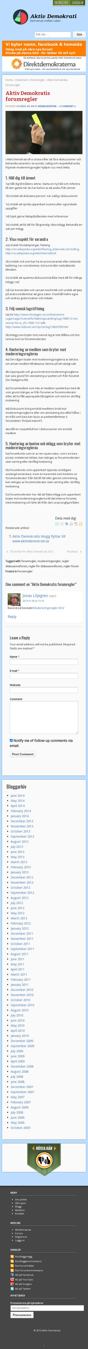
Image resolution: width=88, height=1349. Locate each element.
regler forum (71, 566)
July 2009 (17, 1051)
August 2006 (19, 1107)
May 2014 (17, 801)
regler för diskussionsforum (45, 566)
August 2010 (19, 1010)
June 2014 (17, 796)
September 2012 (22, 893)
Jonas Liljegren (35, 595)
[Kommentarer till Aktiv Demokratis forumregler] (80, 523)
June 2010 (17, 1020)
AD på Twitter (23, 1288)
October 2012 (20, 887)
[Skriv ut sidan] (71, 523)
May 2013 (17, 857)
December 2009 (22, 1041)
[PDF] (76, 523)
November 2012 (22, 882)
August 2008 (19, 1071)
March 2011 (19, 974)
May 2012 (17, 913)
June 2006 (17, 1117)
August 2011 (19, 954)
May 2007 (17, 1097)
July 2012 (17, 903)
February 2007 (21, 1102)
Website (15, 685)
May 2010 (17, 1025)
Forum (19, 1233)
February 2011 (21, 979)
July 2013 (17, 847)
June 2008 (17, 1082)
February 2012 (21, 923)
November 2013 (22, 826)
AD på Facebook (24, 1274)
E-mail (13, 671)
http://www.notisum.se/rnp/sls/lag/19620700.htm (37, 327)
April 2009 (18, 1061)
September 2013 (22, 836)
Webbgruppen (47, 106)
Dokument (21, 80)
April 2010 (18, 1031)
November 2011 (22, 939)
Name (13, 657)
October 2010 (20, 1000)
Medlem (20, 1210)
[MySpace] (66, 523)
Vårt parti (20, 1203)
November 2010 (22, 995)
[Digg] (61, 523)
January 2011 (20, 985)
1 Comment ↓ (67, 106)
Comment (16, 699)
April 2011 (18, 969)
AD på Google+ (23, 1284)
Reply (12, 616)
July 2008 (17, 1077)
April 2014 (18, 806)
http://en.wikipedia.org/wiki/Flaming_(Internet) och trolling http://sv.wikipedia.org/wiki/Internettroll (42, 251)
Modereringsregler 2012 (48, 608)
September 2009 (22, 1046)
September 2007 (22, 1092)
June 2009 (17, 1056)
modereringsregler (49, 561)
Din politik (21, 1199)
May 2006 (17, 1123)
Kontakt (19, 1213)
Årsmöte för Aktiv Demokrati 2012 (31, 551)
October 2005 (20, 1128)
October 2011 (20, 944)
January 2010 (20, 1036)
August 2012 (19, 898)
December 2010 (22, 990)
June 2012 (17, 908)
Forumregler (37, 80)
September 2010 (22, 1005)
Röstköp (72, 551)
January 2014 (20, 816)
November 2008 (22, 1066)
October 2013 (20, 831)
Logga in (20, 1240)
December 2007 (22, 1087)
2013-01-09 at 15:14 (33, 600)
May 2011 (17, 964)
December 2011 (22, 933)
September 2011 (22, 949)
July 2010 (17, 1015)
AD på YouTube (24, 1279)
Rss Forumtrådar (24, 1265)
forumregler (29, 561)
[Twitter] (57, 523)
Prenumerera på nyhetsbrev (26, 1303)
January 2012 (20, 928)
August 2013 (19, 842)
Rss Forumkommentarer (29, 1270)
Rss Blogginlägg (23, 1256)
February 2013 (21, 867)
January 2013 (20, 872)
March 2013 (19, 862)
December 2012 (22, 877)
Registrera (21, 1236)
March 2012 (19, 918)
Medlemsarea (23, 1229)
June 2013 (17, 852)
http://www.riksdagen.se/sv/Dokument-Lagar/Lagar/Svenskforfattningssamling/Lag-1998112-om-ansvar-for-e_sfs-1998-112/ (42, 318)
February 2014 (21, 811)
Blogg (18, 1206)
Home (9, 80)
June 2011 (17, 959)
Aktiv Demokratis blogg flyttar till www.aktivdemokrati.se (38, 538)
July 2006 (17, 1112)
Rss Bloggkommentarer (28, 1261)
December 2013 (22, 821)
